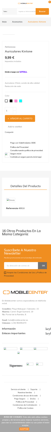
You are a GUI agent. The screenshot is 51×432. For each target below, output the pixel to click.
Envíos (33, 399)
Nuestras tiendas (25, 392)
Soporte (33, 389)
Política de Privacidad (25, 402)
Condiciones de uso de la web (25, 396)
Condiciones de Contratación (25, 405)
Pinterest (23, 132)
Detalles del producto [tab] (25, 186)
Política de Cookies (25, 408)
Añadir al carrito (21, 118)
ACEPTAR (24, 429)
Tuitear (19, 132)
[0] (47, 3)
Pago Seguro (19, 399)
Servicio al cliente (18, 389)
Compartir (16, 132)
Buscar (42, 11)
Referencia (12, 208)
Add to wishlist (15, 126)
